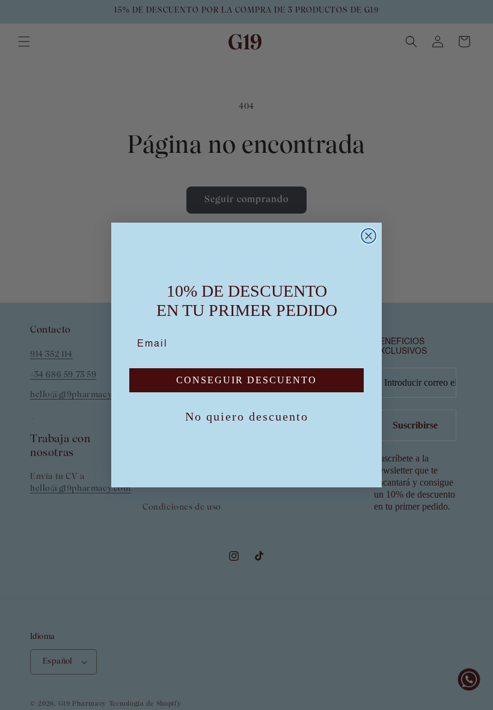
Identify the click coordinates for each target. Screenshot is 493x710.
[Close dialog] (368, 236)
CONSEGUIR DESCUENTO (246, 380)
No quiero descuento (246, 416)
